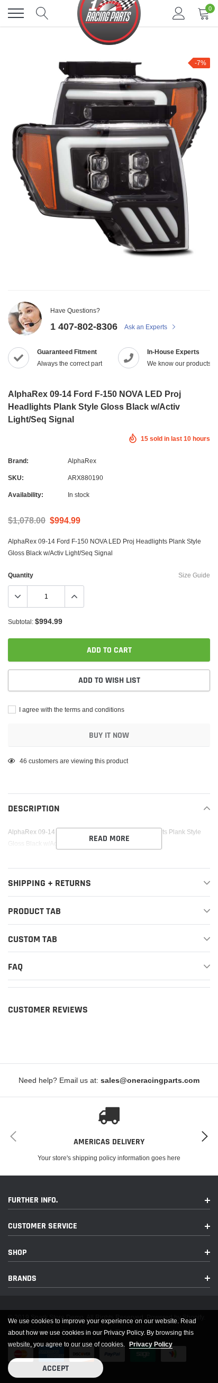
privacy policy (150, 1344)
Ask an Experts (146, 327)
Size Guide (194, 575)
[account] (178, 13)
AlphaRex (82, 461)
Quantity (20, 575)
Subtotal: (20, 622)
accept (55, 1368)
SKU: (16, 478)
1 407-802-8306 (83, 326)
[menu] (16, 13)
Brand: (18, 461)
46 (23, 761)
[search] (42, 13)
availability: (25, 495)
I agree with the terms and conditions (70, 709)
